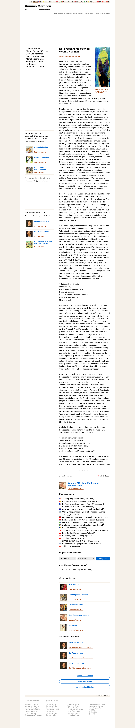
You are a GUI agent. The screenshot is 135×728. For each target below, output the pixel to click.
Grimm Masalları (73, 708)
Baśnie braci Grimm (74, 711)
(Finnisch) (82, 544)
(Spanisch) (81, 501)
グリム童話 (93, 712)
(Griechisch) (83, 513)
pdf (101, 476)
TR (100, 2)
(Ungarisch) (77, 536)
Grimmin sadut (51, 711)
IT (63, 2)
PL (82, 2)
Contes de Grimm (52, 713)
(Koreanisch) (80, 541)
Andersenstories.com (35, 212)
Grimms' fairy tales (52, 708)
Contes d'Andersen (31, 711)
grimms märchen (78, 13)
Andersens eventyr (31, 704)
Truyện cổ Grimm (73, 706)
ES (45, 2)
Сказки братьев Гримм (97, 704)
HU (59, 2)
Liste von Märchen (34, 54)
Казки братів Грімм (96, 706)
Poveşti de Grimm (74, 715)
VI (104, 2)
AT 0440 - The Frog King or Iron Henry (75, 570)
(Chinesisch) (71, 546)
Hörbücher (31, 64)
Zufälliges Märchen (35, 61)
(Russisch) (85, 517)
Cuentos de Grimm (52, 710)
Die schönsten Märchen (37, 51)
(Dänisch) (78, 506)
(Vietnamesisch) (73, 538)
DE (36, 2)
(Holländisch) (83, 509)
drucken (107, 476)
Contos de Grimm (74, 713)
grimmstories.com (59, 13)
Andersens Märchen (35, 66)
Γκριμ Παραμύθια (95, 708)
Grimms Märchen (38, 6)
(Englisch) (78, 499)
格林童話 (92, 710)
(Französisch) (83, 504)
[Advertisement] (67, 30)
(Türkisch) (83, 520)
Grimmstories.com (33, 133)
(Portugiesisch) (83, 522)
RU (95, 2)
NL (77, 2)
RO (91, 2)
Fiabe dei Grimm (73, 704)
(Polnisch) (78, 533)
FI (50, 2)
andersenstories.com (32, 701)
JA (68, 2)
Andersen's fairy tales (32, 708)
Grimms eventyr (51, 704)
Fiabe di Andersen (31, 713)
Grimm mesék (51, 715)
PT (86, 2)
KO (73, 2)
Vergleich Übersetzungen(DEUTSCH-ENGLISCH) (37, 137)
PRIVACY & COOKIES (103, 696)
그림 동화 (92, 714)
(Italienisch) (83, 525)
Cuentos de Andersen (32, 710)
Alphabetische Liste (35, 59)
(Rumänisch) (74, 528)
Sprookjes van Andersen (33, 715)
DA (32, 2)
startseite (69, 13)
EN (41, 2)
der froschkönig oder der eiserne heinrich (97, 13)
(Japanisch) (85, 530)
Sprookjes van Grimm (75, 710)
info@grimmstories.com (40, 181)
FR (54, 2)
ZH (109, 2)
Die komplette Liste (35, 56)
